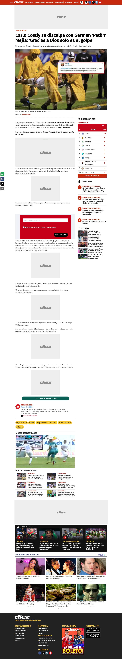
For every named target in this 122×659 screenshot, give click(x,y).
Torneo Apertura (65, 423)
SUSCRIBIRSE (60, 235)
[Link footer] (22, 617)
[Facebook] (39, 653)
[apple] (97, 635)
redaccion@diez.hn (30, 416)
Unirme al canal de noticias (47, 398)
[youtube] (50, 653)
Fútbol (32, 423)
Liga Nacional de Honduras (47, 423)
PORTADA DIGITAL (69, 626)
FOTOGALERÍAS (26, 527)
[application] (45, 451)
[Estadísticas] (86, 2)
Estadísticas (88, 119)
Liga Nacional (22, 423)
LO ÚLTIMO (83, 228)
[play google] (97, 630)
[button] (2, 174)
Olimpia (20, 427)
